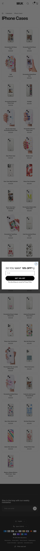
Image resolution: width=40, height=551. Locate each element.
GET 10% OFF (20, 278)
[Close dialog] (36, 263)
